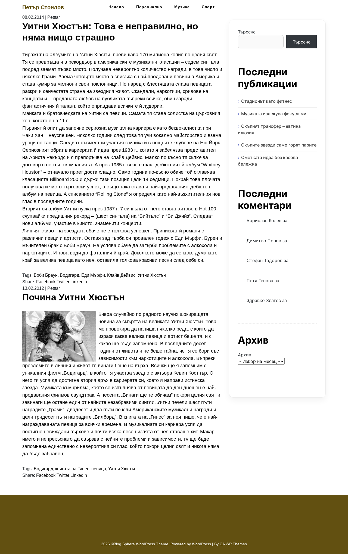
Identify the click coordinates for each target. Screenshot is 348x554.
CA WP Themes (233, 544)
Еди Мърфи (93, 275)
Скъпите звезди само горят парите (278, 145)
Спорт (208, 7)
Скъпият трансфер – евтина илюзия (269, 129)
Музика (182, 7)
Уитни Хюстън (152, 275)
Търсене (247, 32)
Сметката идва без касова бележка (268, 161)
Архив (244, 354)
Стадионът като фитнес (266, 101)
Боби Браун (46, 275)
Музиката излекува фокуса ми (273, 113)
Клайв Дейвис (121, 275)
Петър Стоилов (43, 7)
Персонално (149, 7)
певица (98, 468)
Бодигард (69, 275)
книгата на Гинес (72, 468)
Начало (116, 7)
